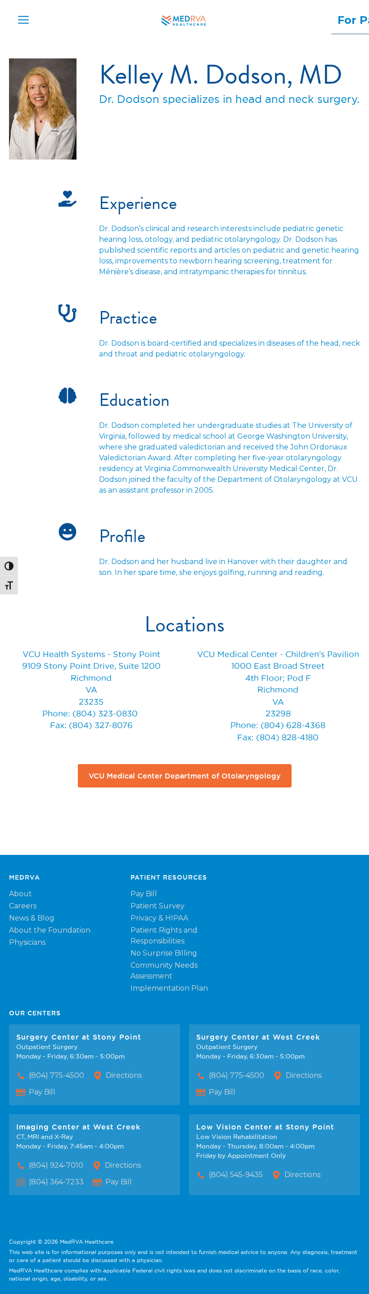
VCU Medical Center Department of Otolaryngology (185, 776)
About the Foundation (49, 930)
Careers (22, 906)
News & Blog (31, 918)
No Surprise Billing (163, 953)
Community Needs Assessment (164, 970)
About (20, 893)
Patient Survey (157, 906)
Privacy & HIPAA (159, 918)
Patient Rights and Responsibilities (164, 935)
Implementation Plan (169, 988)
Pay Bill (143, 893)
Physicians (27, 942)
